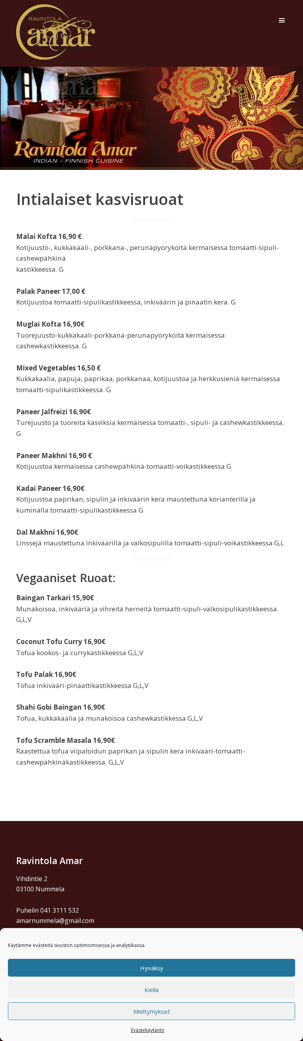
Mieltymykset (151, 1011)
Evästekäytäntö (148, 1030)
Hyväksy (151, 968)
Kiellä (151, 990)
